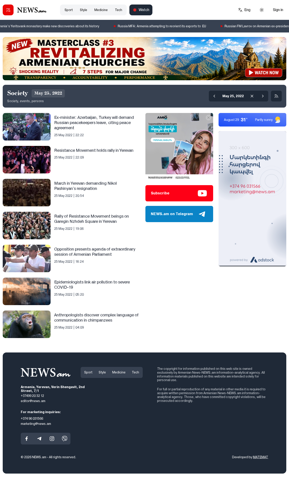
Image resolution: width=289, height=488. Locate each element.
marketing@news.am (36, 424)
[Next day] (262, 96)
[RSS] (276, 96)
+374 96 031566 (32, 418)
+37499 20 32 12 (32, 396)
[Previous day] (214, 96)
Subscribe (160, 193)
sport (69, 10)
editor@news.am (33, 401)
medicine (101, 10)
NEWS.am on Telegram (172, 214)
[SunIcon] (261, 10)
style (83, 10)
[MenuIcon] (8, 10)
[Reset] (252, 96)
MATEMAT (260, 457)
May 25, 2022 (233, 96)
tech (118, 10)
